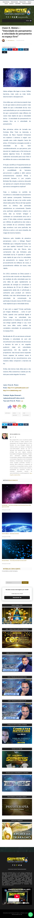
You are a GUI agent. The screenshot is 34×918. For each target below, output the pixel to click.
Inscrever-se (17, 597)
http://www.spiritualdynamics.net (18, 388)
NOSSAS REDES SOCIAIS (23, 17)
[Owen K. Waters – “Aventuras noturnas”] (17, 522)
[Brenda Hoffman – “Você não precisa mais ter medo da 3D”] (17, 549)
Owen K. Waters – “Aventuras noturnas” (10, 533)
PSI (21, 914)
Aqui (22, 401)
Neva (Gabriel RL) (11, 40)
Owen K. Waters (16, 414)
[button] (27, 20)
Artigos (7, 413)
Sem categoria (26, 414)
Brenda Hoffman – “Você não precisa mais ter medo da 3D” (14, 560)
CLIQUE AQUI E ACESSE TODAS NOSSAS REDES (17, 869)
